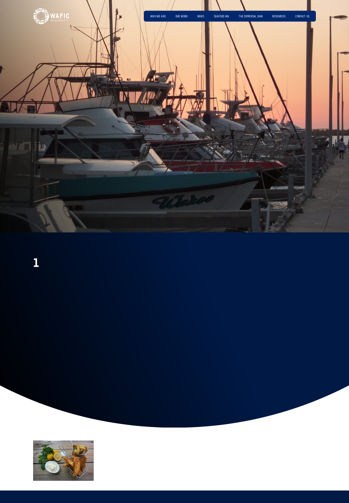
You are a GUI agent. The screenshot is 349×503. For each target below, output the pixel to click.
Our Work (182, 16)
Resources (279, 16)
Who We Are (158, 16)
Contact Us (302, 16)
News (200, 16)
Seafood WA (221, 16)
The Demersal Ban (251, 16)
